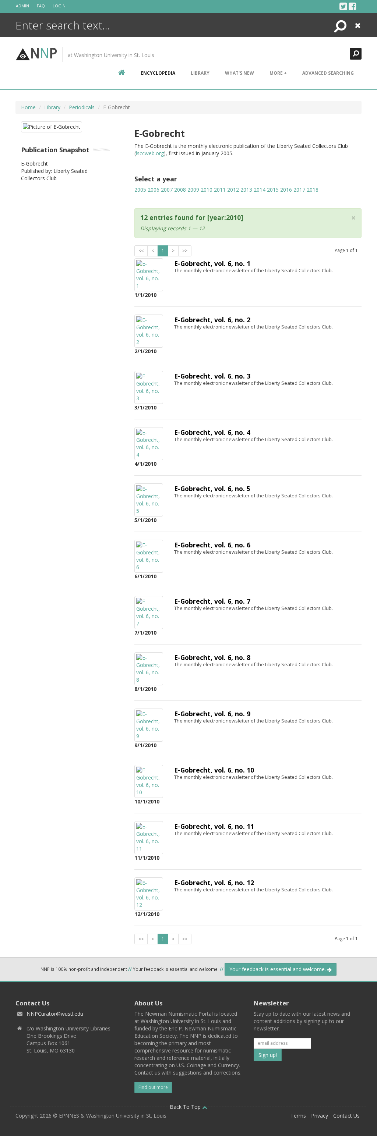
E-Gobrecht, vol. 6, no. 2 (212, 319)
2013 (246, 189)
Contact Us (346, 1115)
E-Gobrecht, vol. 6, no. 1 (212, 263)
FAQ (41, 5)
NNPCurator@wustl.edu (55, 1013)
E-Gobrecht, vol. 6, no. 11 (214, 826)
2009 (193, 189)
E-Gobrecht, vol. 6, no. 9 (212, 713)
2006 (153, 189)
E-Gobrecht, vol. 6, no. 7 (212, 601)
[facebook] (352, 6)
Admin (22, 5)
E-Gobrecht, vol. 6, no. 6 (212, 544)
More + (278, 73)
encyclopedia (158, 73)
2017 (299, 189)
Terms (298, 1115)
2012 (233, 189)
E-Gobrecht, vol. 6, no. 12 (214, 882)
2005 (140, 189)
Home (28, 107)
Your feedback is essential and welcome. (278, 969)
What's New (239, 73)
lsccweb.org (150, 153)
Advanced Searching (328, 73)
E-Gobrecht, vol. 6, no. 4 (212, 432)
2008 (180, 189)
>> (184, 251)
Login (59, 5)
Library (200, 73)
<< (141, 251)
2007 (167, 189)
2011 (220, 189)
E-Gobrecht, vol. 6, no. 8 (212, 657)
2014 (259, 189)
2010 (206, 189)
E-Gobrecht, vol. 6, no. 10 (214, 770)
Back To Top (186, 1106)
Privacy (319, 1115)
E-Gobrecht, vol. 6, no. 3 (212, 376)
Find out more (153, 1087)
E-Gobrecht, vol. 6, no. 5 (212, 488)
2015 (273, 189)
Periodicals (82, 107)
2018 (312, 189)
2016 (286, 189)
